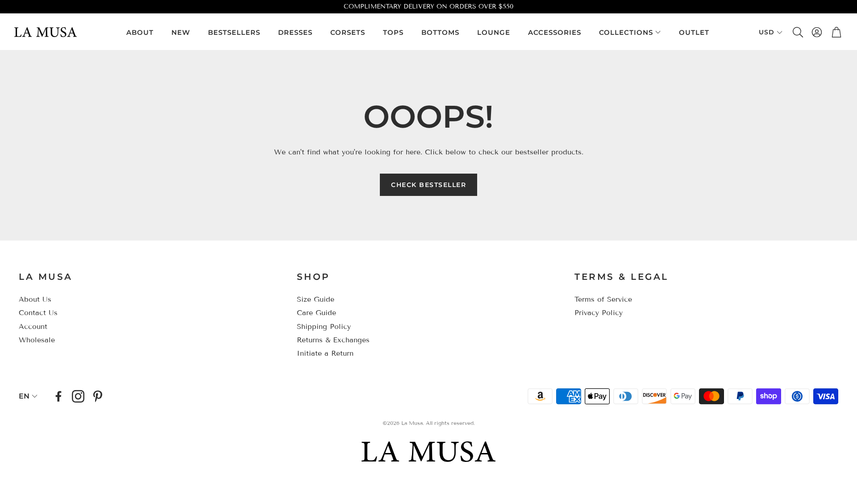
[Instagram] (78, 396)
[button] (797, 32)
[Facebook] (58, 396)
